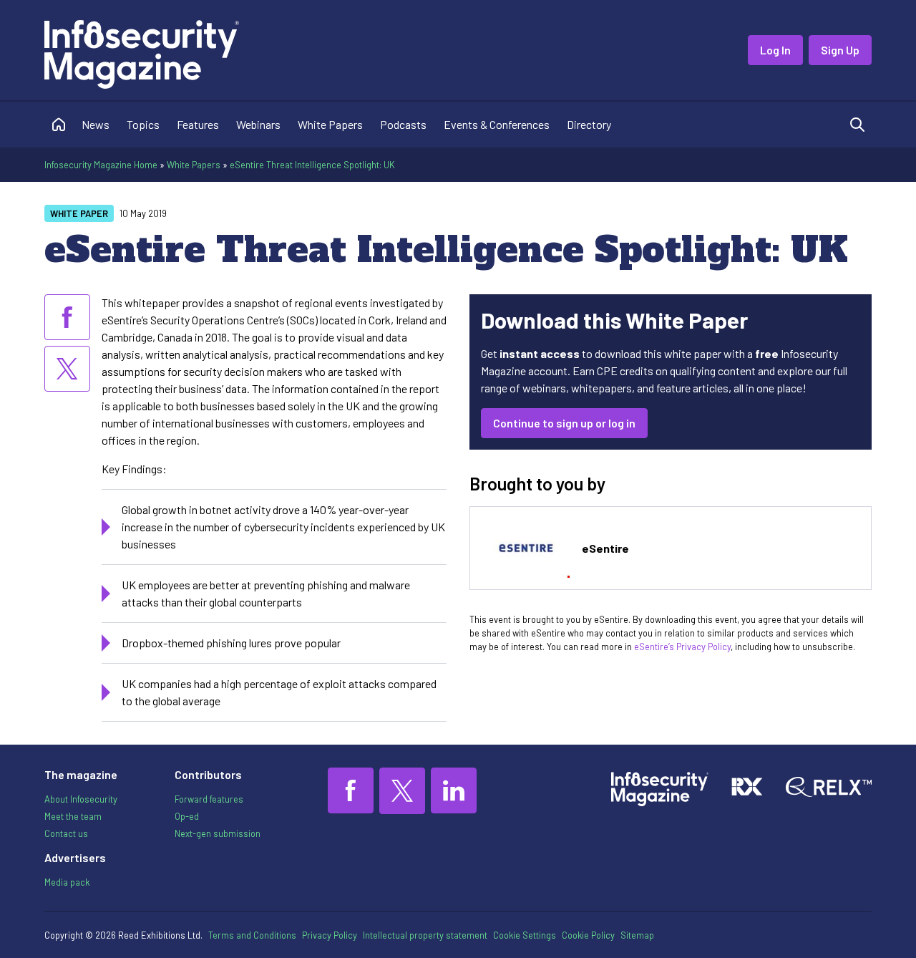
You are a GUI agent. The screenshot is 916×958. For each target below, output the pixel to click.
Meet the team (73, 816)
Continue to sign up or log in (564, 423)
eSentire (605, 548)
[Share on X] (67, 369)
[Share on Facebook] (67, 317)
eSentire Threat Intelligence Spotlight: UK (312, 164)
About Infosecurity (80, 799)
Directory (589, 124)
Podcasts (403, 124)
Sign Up (840, 50)
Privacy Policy (329, 935)
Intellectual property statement (425, 935)
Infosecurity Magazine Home (100, 164)
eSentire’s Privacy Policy (682, 646)
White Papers (330, 124)
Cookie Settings (524, 935)
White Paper (79, 213)
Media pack (66, 882)
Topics (143, 124)
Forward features (209, 799)
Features (198, 124)
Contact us (66, 833)
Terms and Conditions (252, 935)
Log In (775, 50)
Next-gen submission (217, 833)
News (95, 124)
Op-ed (187, 816)
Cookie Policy (588, 935)
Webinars (258, 124)
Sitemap (637, 935)
